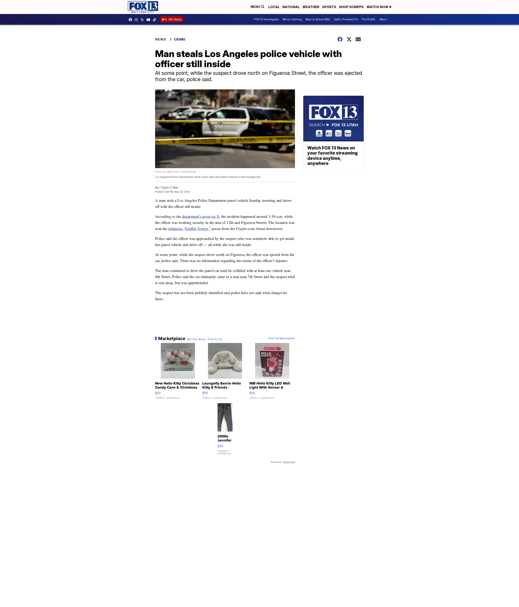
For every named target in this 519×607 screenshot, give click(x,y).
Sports (329, 7)
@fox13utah (155, 19)
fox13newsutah (131, 19)
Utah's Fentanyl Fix (346, 19)
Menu (256, 7)
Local (274, 7)
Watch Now (378, 7)
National (291, 7)
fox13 (143, 19)
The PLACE (368, 19)
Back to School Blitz (318, 19)
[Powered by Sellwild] (289, 462)
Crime (180, 39)
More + (384, 19)
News (160, 39)
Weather (310, 7)
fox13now (137, 19)
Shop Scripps (351, 7)
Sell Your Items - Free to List (204, 339)
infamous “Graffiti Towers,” (189, 228)
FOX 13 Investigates (266, 19)
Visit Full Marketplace (281, 338)
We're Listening (292, 19)
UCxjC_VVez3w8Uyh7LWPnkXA (149, 19)
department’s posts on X (200, 216)
